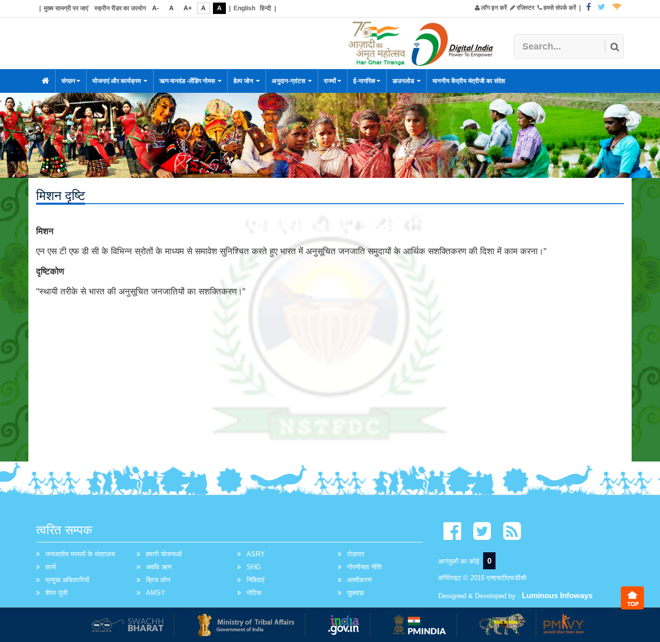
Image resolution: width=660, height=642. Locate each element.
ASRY (255, 554)
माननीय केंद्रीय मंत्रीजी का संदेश (469, 81)
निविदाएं (255, 580)
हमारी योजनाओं (164, 554)
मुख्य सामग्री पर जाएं (66, 8)
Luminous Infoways (557, 595)
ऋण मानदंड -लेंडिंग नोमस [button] (188, 81)
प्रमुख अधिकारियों (67, 580)
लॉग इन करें (493, 7)
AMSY (156, 593)
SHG (253, 567)
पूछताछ (355, 593)
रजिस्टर (524, 7)
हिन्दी (265, 8)
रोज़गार (356, 554)
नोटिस (253, 593)
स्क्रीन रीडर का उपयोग (120, 8)
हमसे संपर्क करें (559, 7)
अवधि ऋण (159, 567)
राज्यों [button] (330, 81)
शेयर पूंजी (56, 593)
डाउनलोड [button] (404, 81)
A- (155, 8)
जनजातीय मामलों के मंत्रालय (80, 554)
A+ (188, 8)
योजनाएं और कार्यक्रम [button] (117, 81)
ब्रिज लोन (158, 580)
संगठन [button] (68, 81)
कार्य (50, 567)
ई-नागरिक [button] (364, 81)
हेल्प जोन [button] (244, 81)
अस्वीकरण (359, 580)
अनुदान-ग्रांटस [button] (289, 81)
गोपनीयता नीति (364, 567)
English (244, 8)
